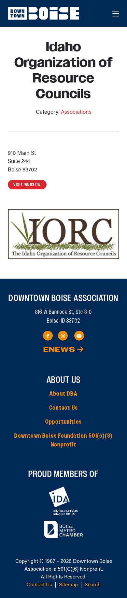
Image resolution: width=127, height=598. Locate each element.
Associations (76, 111)
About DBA (63, 394)
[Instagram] (63, 336)
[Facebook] (48, 336)
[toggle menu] (115, 13)
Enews (60, 350)
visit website (27, 184)
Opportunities (63, 422)
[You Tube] (79, 336)
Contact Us (63, 408)
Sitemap (68, 584)
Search (93, 584)
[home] (44, 13)
